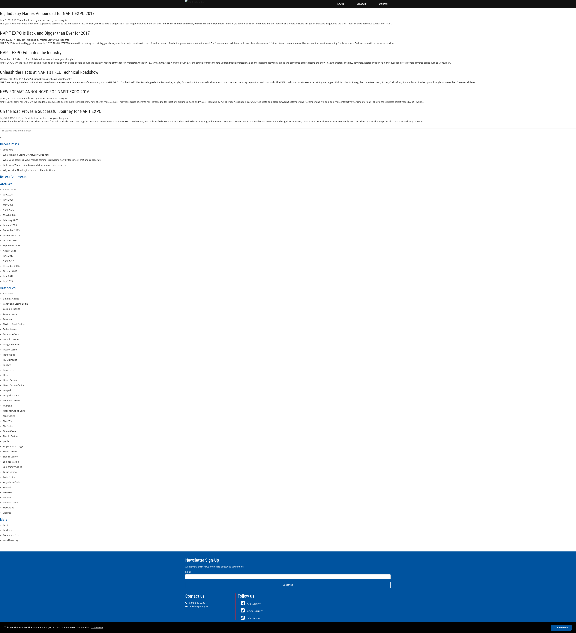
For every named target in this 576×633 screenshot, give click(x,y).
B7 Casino (8, 293)
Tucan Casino (10, 471)
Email (188, 571)
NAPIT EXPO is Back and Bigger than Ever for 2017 (45, 33)
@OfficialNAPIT (254, 611)
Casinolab (8, 318)
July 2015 (8, 281)
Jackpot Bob (9, 354)
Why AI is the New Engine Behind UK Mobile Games (29, 169)
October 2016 (10, 271)
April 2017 (8, 260)
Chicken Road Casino (13, 324)
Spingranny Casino (12, 466)
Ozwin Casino (10, 431)
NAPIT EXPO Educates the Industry (31, 52)
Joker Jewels (9, 369)
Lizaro (6, 375)
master (41, 20)
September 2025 (11, 245)
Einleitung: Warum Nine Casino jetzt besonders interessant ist (34, 164)
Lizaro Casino (10, 380)
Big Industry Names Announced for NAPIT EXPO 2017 (47, 13)
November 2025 (11, 235)
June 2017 (8, 255)
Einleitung (8, 149)
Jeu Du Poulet (10, 359)
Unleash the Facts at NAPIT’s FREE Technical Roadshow (49, 72)
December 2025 (11, 230)
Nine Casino (9, 415)
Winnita (7, 497)
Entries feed (9, 530)
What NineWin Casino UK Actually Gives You (26, 154)
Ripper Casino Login (13, 446)
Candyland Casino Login (15, 303)
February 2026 (10, 220)
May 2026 (8, 204)
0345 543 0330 (197, 602)
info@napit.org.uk (198, 606)
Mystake (7, 405)
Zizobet (7, 512)
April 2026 (8, 209)
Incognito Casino (11, 344)
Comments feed (11, 535)
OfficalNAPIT (253, 618)
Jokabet (7, 364)
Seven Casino (10, 451)
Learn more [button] (97, 627)
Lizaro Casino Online (13, 385)
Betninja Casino (11, 298)
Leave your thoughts (56, 20)
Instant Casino (10, 349)
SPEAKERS (361, 4)
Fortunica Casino (11, 334)
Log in (6, 524)
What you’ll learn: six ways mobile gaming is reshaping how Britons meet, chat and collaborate (52, 159)
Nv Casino (8, 425)
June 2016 (8, 276)
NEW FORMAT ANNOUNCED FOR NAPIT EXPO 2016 (44, 91)
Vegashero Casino (12, 482)
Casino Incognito (11, 308)
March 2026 (9, 214)
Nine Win (7, 420)
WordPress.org (10, 540)
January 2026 (10, 225)
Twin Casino (9, 476)
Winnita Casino (10, 502)
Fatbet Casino (10, 329)
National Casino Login (14, 410)
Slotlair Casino (10, 456)
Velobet (7, 487)
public (6, 441)
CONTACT (383, 4)
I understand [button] (561, 627)
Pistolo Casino (10, 436)
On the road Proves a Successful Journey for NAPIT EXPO (51, 111)
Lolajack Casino (11, 395)
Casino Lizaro (10, 313)
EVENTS (341, 4)
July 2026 (8, 194)
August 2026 (9, 189)
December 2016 (11, 265)
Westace (7, 492)
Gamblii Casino (11, 339)
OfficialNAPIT (253, 604)
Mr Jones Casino (11, 400)
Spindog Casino (11, 461)
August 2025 (9, 250)
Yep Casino (8, 507)
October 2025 (10, 240)
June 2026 (8, 199)
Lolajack (7, 390)
